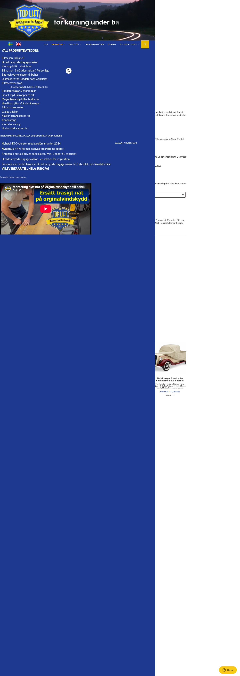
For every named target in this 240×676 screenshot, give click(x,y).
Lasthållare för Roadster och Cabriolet (24, 78)
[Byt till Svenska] (10, 44)
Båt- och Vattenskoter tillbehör (20, 74)
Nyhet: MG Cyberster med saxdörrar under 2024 (31, 143)
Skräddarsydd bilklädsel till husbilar (29, 86)
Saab (180, 222)
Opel (156, 222)
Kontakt (112, 44)
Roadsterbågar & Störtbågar (19, 90)
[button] (69, 71)
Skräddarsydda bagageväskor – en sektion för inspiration (36, 159)
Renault (173, 222)
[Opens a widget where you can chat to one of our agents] (228, 670)
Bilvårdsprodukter (13, 107)
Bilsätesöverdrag (12, 83)
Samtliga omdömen (94, 44)
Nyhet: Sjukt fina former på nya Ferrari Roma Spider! (33, 148)
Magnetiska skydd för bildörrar (20, 99)
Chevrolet (161, 220)
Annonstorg (9, 120)
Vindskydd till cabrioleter (17, 66)
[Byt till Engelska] (18, 44)
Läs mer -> (170, 386)
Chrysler (171, 220)
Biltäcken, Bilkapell (13, 58)
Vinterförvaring (11, 124)
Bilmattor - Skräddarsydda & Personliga (25, 70)
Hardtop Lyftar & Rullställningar (21, 103)
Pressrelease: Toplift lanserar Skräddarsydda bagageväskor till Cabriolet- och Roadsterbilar (56, 164)
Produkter (57, 44)
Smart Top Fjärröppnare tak (18, 95)
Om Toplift (74, 44)
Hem (46, 44)
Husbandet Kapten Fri (15, 128)
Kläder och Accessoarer (16, 115)
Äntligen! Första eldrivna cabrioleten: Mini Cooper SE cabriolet (39, 153)
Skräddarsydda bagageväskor (20, 62)
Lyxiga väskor (10, 111)
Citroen (180, 220)
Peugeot (164, 222)
